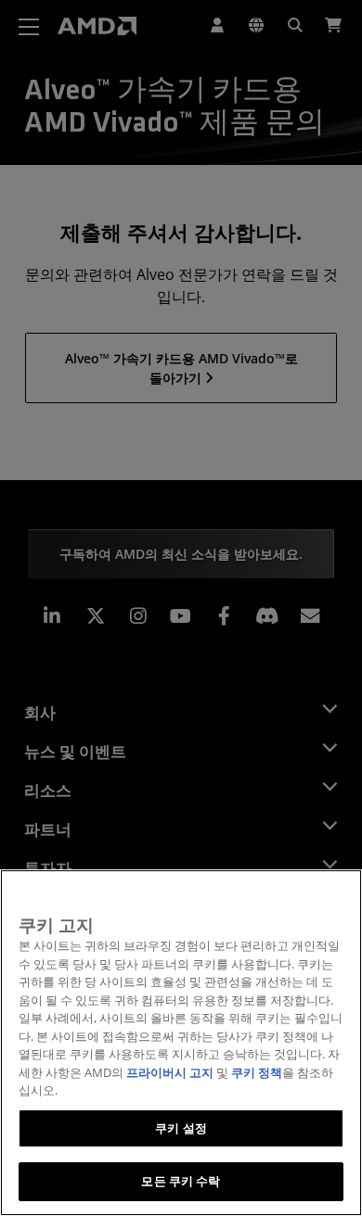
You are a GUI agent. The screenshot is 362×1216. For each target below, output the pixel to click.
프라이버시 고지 (169, 1072)
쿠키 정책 (256, 1072)
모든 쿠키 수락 (180, 1180)
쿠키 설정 (181, 1128)
